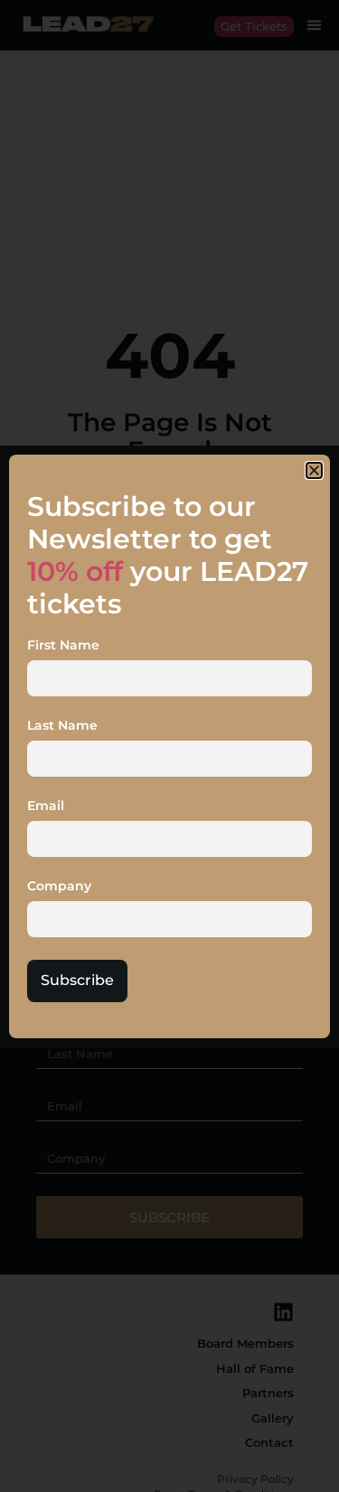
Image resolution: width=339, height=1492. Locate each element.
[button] (314, 470)
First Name (63, 646)
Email (45, 806)
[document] (169, 746)
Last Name (62, 726)
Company (59, 887)
